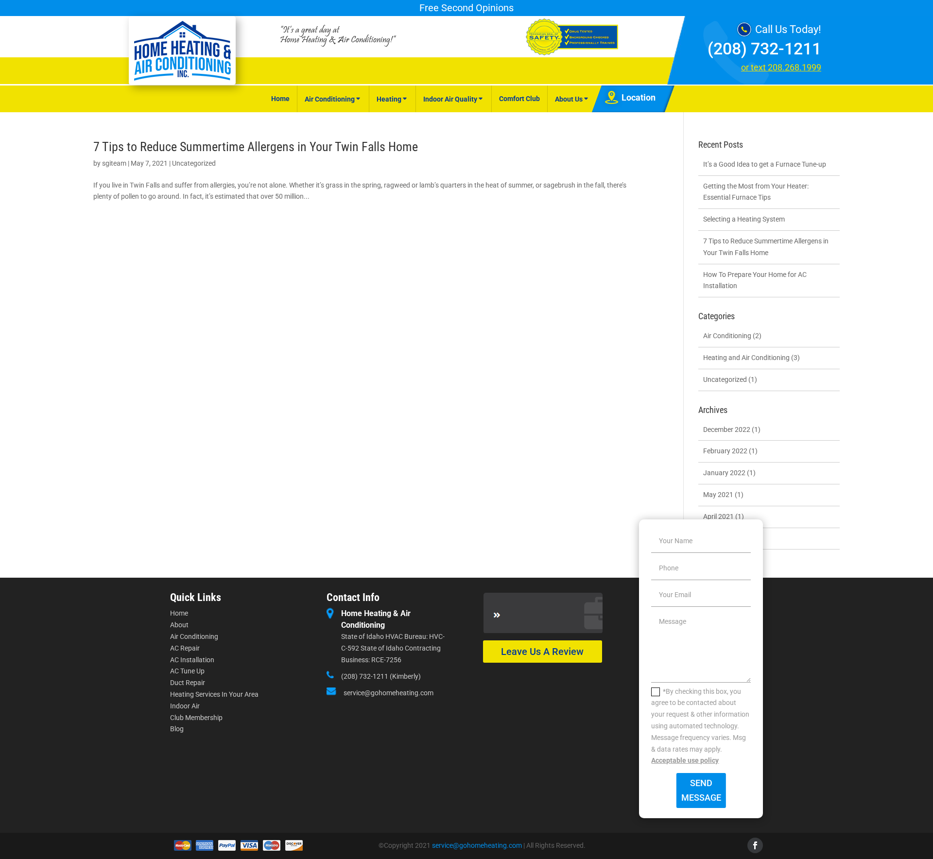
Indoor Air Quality (450, 99)
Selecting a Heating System (744, 219)
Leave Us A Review (542, 651)
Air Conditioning (330, 99)
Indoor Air (185, 706)
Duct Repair (187, 683)
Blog (177, 729)
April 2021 (718, 516)
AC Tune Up (187, 671)
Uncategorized (194, 163)
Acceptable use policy (685, 760)
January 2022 (724, 473)
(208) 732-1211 (764, 48)
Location (639, 97)
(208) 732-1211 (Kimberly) (381, 676)
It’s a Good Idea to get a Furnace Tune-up (764, 164)
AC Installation (192, 660)
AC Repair (185, 648)
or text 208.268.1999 (781, 67)
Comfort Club (519, 99)
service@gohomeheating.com (388, 693)
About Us (569, 99)
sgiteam (114, 163)
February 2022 (725, 451)
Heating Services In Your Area (214, 694)
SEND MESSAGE (701, 790)
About (179, 625)
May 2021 (718, 494)
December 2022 (726, 429)
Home (280, 99)
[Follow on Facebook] (755, 845)
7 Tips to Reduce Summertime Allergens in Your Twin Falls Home (255, 146)
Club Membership (196, 718)
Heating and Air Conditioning (746, 357)
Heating (389, 99)
